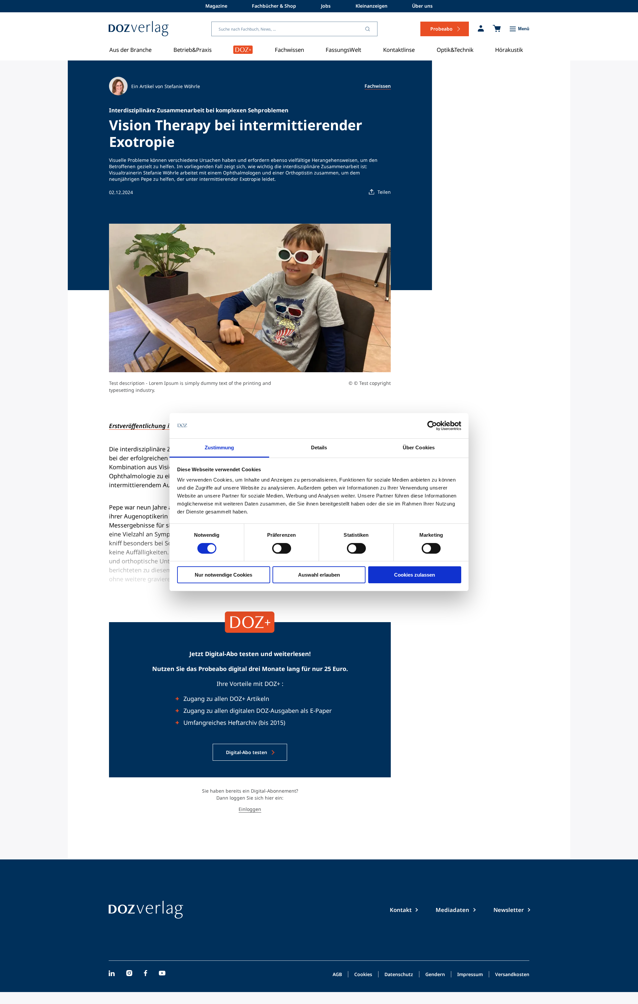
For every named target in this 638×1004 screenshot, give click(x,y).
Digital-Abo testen (246, 752)
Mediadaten (452, 910)
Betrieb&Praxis (192, 50)
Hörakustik (509, 50)
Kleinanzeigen (371, 6)
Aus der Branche (130, 50)
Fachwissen (289, 50)
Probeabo (441, 29)
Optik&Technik (455, 50)
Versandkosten (512, 974)
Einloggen (250, 809)
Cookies (363, 974)
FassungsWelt (343, 50)
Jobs (326, 6)
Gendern (435, 974)
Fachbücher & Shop (274, 6)
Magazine (216, 6)
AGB (337, 974)
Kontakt (401, 910)
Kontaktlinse (399, 50)
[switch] (281, 548)
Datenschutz (398, 974)
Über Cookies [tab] (419, 447)
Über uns (422, 6)
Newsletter (508, 910)
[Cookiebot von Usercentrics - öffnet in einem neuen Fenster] (432, 426)
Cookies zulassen (414, 575)
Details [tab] (319, 447)
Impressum (470, 974)
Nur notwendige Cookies (223, 575)
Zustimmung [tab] (219, 447)
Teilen (384, 192)
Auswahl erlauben (319, 575)
